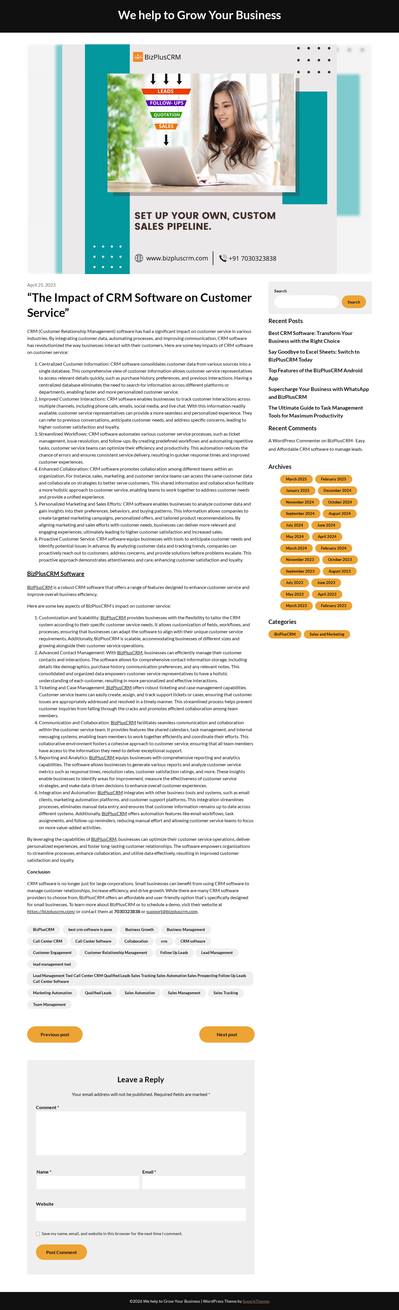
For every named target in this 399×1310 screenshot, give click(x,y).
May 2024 (295, 536)
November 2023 (300, 559)
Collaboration (136, 941)
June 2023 (326, 582)
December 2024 (337, 490)
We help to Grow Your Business (199, 15)
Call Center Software (93, 941)
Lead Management (217, 952)
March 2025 (296, 479)
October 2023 (340, 559)
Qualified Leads (98, 992)
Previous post (55, 1034)
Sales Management (184, 992)
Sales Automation (140, 992)
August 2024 (340, 513)
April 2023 (327, 594)
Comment (47, 1107)
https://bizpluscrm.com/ (51, 911)
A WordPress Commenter (294, 440)
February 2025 (333, 479)
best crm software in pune (90, 929)
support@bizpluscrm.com (171, 911)
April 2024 (327, 536)
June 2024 (326, 525)
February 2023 (333, 605)
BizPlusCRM (40, 587)
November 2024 (300, 502)
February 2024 (333, 548)
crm (164, 941)
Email (149, 1171)
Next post (227, 1034)
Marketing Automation (52, 992)
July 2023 (294, 582)
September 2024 (300, 513)
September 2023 (300, 571)
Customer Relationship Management (116, 952)
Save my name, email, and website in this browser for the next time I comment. (112, 1233)
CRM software (193, 941)
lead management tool (52, 964)
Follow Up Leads (174, 952)
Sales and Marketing (327, 634)
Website (45, 1203)
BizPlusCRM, (104, 839)
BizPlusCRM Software (55, 573)
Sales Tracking (226, 992)
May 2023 (295, 594)
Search (280, 290)
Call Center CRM (47, 941)
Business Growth (139, 929)
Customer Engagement (52, 952)
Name (44, 1171)
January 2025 (298, 490)
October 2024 (340, 502)
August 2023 (340, 571)
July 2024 (294, 525)
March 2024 (296, 548)
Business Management (186, 929)
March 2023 (296, 605)
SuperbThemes (256, 1301)
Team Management (49, 1004)
